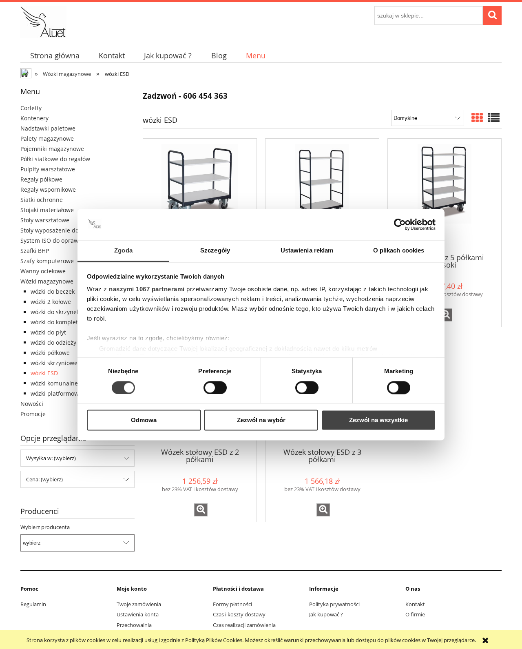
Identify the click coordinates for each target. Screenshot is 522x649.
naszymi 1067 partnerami (147, 289)
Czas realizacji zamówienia (244, 625)
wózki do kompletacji (59, 322)
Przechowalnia (134, 625)
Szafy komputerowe (47, 261)
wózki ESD (44, 373)
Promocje (33, 414)
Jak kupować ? (326, 614)
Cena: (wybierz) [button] (44, 479)
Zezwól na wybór (261, 420)
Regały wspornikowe (48, 189)
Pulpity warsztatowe (47, 169)
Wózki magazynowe (46, 281)
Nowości (31, 404)
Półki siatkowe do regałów (55, 159)
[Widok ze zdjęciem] (477, 117)
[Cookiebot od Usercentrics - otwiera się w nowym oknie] (400, 224)
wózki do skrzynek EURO (64, 312)
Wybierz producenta (45, 527)
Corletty (31, 108)
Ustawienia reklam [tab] (307, 250)
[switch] (215, 387)
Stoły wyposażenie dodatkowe (61, 230)
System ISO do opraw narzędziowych (70, 240)
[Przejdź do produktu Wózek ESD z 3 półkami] (199, 195)
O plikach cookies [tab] (399, 250)
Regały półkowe (41, 179)
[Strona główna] (43, 20)
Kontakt (415, 604)
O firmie (415, 614)
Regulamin (33, 604)
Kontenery (34, 118)
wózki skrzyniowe (54, 363)
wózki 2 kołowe (51, 302)
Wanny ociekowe (43, 271)
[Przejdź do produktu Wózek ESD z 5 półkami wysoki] (444, 195)
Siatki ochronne (41, 200)
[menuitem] (54, 56)
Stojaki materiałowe (47, 210)
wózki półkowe (50, 353)
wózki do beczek (53, 291)
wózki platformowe (56, 393)
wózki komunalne (54, 383)
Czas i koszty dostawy (239, 614)
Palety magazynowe (47, 138)
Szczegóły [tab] (215, 250)
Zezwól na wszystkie (378, 420)
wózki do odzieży (53, 342)
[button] (445, 314)
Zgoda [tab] (123, 250)
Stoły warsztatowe (44, 220)
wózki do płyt (48, 332)
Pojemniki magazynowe (52, 149)
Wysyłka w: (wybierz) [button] (51, 458)
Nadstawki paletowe (47, 128)
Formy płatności (232, 604)
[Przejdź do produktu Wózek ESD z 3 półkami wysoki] (322, 195)
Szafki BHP (34, 251)
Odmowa (144, 420)
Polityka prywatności (334, 604)
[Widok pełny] (494, 117)
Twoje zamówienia (139, 604)
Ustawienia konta (138, 614)
